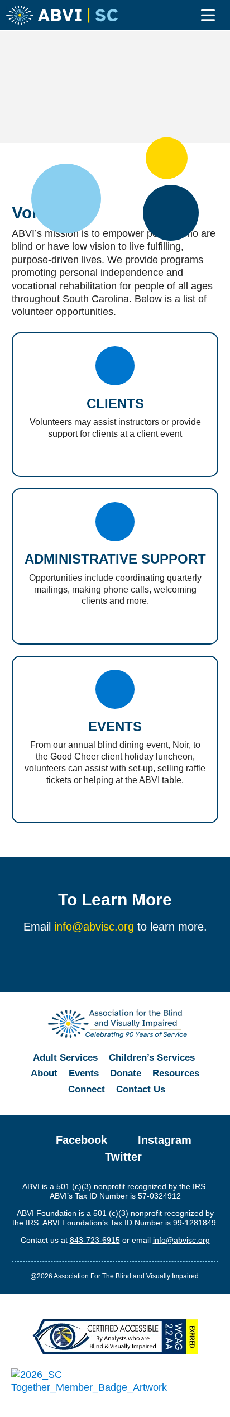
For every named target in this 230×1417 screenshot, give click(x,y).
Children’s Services (152, 1057)
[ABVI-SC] (62, 15)
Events (84, 1073)
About (44, 1073)
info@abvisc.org (94, 926)
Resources (175, 1073)
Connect (86, 1089)
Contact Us (140, 1089)
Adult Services (65, 1057)
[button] (208, 16)
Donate (125, 1073)
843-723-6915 (95, 1239)
